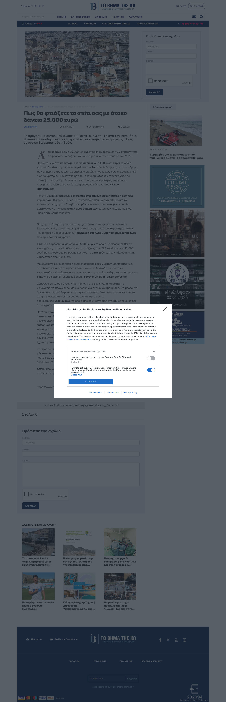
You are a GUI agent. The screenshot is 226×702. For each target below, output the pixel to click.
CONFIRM (91, 381)
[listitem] (113, 351)
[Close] (166, 310)
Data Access (113, 392)
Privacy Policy (130, 392)
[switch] (151, 358)
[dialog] (113, 351)
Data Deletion (95, 392)
